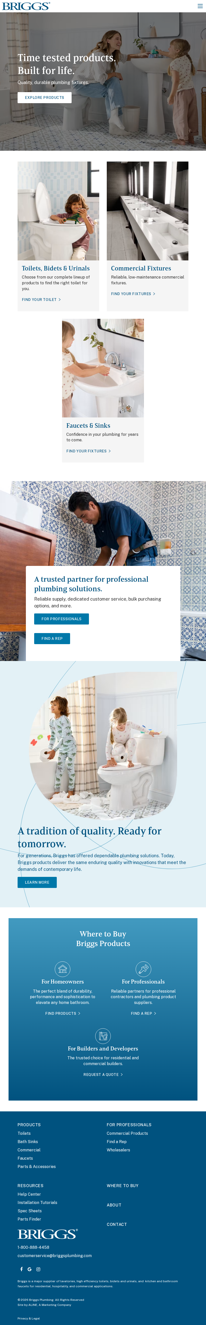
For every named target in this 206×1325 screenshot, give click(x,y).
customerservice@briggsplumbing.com (55, 1255)
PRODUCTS (29, 1124)
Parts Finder (29, 1219)
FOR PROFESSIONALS (129, 1124)
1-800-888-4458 (33, 1247)
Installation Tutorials (37, 1202)
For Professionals (61, 619)
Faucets (25, 1158)
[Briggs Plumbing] (26, 5)
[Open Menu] (200, 6)
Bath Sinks (28, 1141)
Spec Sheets (30, 1211)
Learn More (37, 882)
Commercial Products (127, 1133)
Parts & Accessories (37, 1166)
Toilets (24, 1133)
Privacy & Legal (29, 1318)
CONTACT (117, 1224)
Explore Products (44, 98)
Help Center (29, 1194)
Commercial (29, 1150)
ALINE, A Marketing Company (49, 1305)
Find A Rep (52, 639)
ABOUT (114, 1205)
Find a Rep (117, 1141)
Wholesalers (118, 1150)
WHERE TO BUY (123, 1185)
